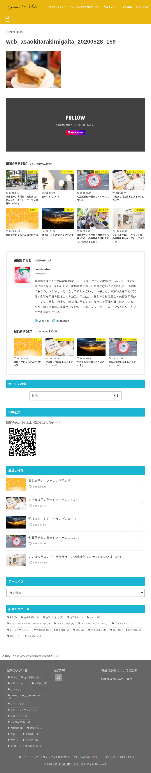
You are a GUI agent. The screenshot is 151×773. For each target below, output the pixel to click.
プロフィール (122, 623)
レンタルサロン (19, 629)
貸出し (15, 636)
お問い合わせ (142, 7)
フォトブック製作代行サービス (85, 7)
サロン (95, 617)
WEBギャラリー (111, 7)
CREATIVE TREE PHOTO (68, 764)
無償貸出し (98, 629)
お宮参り (76, 617)
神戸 (117, 629)
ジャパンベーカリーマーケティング (30, 623)
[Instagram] (75, 132)
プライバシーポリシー (94, 623)
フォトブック (65, 623)
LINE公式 (127, 7)
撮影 (80, 629)
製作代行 (134, 629)
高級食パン (34, 636)
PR (13, 617)
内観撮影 (42, 629)
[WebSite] (42, 321)
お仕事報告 (31, 617)
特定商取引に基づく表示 (116, 678)
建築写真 (62, 629)
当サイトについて (57, 7)
